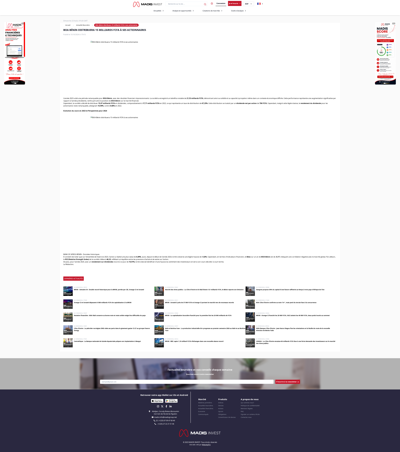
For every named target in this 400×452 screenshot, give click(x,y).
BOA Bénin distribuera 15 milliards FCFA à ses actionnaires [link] (116, 25)
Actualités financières (205, 408)
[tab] (13, 83)
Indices (220, 403)
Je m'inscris (233, 3)
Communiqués (203, 414)
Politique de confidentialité (250, 406)
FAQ (242, 411)
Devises (221, 406)
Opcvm (220, 411)
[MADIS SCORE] (385, 53)
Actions (220, 408)
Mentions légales (247, 408)
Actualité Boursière (83, 25)
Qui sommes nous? (247, 403)
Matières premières (205, 403)
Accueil (67, 25)
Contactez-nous (246, 417)
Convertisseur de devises (227, 417)
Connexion (220, 3)
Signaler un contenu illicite (250, 414)
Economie (201, 411)
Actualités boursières (205, 406)
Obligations (222, 414)
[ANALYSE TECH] (14, 53)
